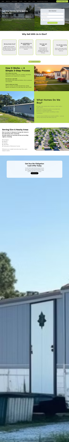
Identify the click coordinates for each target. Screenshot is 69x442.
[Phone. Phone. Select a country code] (43, 19)
